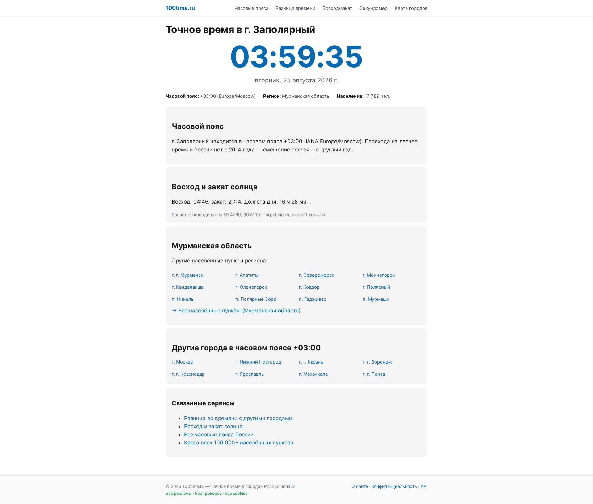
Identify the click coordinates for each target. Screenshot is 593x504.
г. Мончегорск (379, 275)
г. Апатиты (247, 275)
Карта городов (411, 8)
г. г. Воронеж (377, 362)
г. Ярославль (249, 374)
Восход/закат (337, 8)
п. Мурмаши (376, 299)
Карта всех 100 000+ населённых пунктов (238, 443)
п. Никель (183, 299)
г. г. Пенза (374, 374)
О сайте (359, 486)
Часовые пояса (251, 8)
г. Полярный (376, 287)
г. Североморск (316, 275)
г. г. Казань (311, 362)
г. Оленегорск (251, 287)
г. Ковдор (309, 287)
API (424, 486)
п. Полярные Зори (255, 299)
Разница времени (295, 8)
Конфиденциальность (394, 486)
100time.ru (180, 8)
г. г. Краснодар (188, 374)
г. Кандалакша (188, 287)
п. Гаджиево (312, 299)
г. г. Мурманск (187, 275)
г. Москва (182, 362)
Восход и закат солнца (213, 426)
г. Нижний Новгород (258, 362)
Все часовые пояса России (219, 435)
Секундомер (373, 8)
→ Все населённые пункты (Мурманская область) (236, 311)
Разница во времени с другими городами (238, 418)
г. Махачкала (313, 374)
